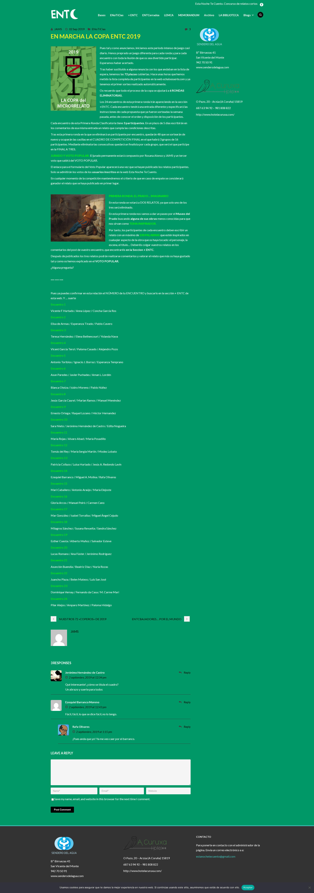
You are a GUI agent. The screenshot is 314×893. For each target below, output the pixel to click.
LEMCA (169, 15)
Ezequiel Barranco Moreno (82, 702)
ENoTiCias (116, 15)
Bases (101, 15)
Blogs (247, 15)
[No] (309, 887)
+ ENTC (133, 15)
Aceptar (248, 887)
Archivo (209, 15)
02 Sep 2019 (76, 29)
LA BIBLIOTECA (229, 15)
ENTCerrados (150, 15)
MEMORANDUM (188, 15)
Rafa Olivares (81, 726)
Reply (187, 672)
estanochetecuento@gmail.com (215, 856)
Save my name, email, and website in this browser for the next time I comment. (102, 799)
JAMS (58, 29)
